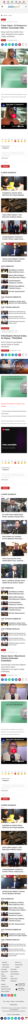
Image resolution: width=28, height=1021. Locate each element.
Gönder (5, 166)
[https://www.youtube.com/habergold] (12, 995)
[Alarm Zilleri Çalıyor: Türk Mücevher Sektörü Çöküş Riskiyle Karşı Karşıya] (14, 205)
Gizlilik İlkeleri (13, 1004)
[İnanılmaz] (21, 138)
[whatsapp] (9, 44)
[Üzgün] (25, 138)
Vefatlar (3, 980)
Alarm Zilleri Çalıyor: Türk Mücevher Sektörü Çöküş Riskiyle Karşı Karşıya (12, 216)
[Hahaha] (18, 138)
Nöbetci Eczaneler (6, 989)
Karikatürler (13, 981)
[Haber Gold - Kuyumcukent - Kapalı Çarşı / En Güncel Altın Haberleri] (14, 7)
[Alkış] (5, 138)
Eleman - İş (18, 962)
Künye (8, 1001)
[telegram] (12, 44)
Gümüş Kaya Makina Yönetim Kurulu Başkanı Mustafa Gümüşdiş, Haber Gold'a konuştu (13, 260)
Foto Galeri (4, 969)
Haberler (5, 15)
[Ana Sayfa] (1, 15)
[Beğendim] (2, 138)
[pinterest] (19, 44)
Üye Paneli (13, 969)
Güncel (10, 15)
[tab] (5, 148)
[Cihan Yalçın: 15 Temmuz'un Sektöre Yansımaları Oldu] (14, 56)
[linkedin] (16, 44)
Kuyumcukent (18, 964)
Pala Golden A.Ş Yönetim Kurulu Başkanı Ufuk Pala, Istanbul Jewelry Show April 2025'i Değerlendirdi (12, 538)
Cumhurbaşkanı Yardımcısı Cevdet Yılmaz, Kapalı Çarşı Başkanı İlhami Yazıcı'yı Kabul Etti (13, 238)
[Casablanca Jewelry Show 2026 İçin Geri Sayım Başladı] (14, 183)
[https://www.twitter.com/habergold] (5, 995)
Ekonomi (4, 962)
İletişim (12, 1001)
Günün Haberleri (14, 974)
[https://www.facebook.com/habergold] (2, 995)
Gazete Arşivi (13, 978)
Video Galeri (4, 971)
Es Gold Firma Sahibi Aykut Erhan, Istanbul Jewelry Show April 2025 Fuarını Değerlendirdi (13, 516)
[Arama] (26, 7)
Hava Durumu (5, 986)
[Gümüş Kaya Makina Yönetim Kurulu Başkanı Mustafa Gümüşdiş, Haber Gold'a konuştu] (14, 249)
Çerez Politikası (19, 1001)
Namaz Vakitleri (5, 991)
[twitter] (6, 44)
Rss (4, 1001)
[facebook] (2, 44)
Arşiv (11, 976)
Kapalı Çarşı (5, 964)
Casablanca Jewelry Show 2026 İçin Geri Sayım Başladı (13, 194)
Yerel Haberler (14, 971)
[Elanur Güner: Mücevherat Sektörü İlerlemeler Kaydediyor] (14, 691)
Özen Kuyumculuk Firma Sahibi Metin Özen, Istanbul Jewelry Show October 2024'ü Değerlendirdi (13, 560)
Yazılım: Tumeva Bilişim (13, 1014)
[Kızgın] (15, 138)
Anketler (3, 984)
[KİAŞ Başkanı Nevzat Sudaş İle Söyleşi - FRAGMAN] (14, 366)
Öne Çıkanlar (5, 967)
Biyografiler (4, 978)
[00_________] (15, 995)
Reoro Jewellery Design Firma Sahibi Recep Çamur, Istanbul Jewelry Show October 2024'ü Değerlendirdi (13, 582)
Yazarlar (17, 967)
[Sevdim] (9, 138)
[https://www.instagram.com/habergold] (8, 995)
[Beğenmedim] (12, 138)
